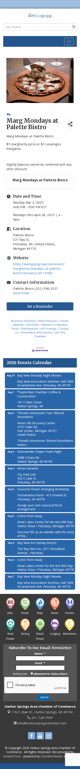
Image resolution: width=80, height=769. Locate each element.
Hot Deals (32, 325)
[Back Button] (8, 114)
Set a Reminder (40, 306)
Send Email (21, 293)
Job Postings (48, 328)
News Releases (48, 321)
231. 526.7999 (42, 717)
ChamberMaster (52, 756)
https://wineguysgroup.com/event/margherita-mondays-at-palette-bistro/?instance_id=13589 (39, 268)
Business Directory (23, 321)
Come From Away (29, 516)
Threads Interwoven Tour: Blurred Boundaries (40, 415)
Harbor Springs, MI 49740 (42, 712)
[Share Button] (70, 124)
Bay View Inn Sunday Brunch (37, 543)
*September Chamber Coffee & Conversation (39, 394)
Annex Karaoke (27, 468)
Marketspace (29, 328)
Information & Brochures (36, 332)
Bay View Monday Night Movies (39, 375)
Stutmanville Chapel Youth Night (39, 452)
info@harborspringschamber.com (41, 723)
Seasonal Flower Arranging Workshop (43, 489)
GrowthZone (12, 756)
